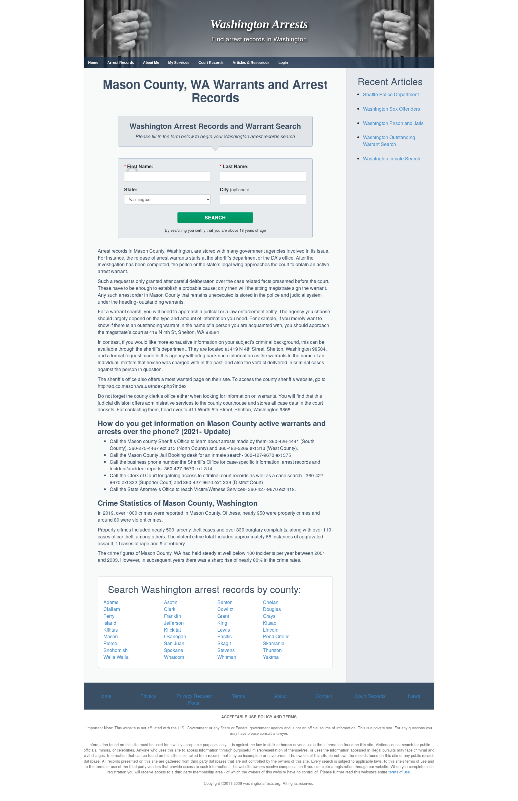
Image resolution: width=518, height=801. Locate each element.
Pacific (224, 636)
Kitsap (269, 622)
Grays (269, 615)
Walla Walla (116, 657)
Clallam (111, 609)
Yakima (271, 657)
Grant (223, 615)
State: (130, 189)
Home (93, 63)
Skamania (273, 643)
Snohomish (115, 650)
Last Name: (234, 166)
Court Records (211, 63)
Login (283, 63)
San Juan (174, 643)
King (222, 622)
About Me (151, 63)
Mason (110, 636)
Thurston (272, 650)
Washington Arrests (259, 23)
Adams (110, 602)
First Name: (138, 166)
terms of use (399, 772)
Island (109, 622)
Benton (225, 602)
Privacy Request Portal (194, 699)
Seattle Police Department (391, 94)
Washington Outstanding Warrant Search (389, 140)
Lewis (223, 629)
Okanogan (175, 636)
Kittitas (110, 629)
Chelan (270, 602)
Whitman (226, 657)
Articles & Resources (251, 63)
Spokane (173, 650)
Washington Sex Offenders (391, 108)
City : (234, 189)
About (280, 695)
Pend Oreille (276, 636)
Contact (323, 695)
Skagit (224, 643)
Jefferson (174, 622)
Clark (169, 609)
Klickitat (172, 629)
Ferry (109, 615)
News (414, 695)
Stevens (226, 650)
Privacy (148, 695)
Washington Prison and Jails (393, 123)
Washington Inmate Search (391, 158)
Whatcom (174, 657)
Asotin (170, 602)
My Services (178, 63)
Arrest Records (120, 63)
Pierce (110, 643)
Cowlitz (225, 609)
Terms (238, 695)
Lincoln (270, 629)
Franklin (172, 615)
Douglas (272, 609)
